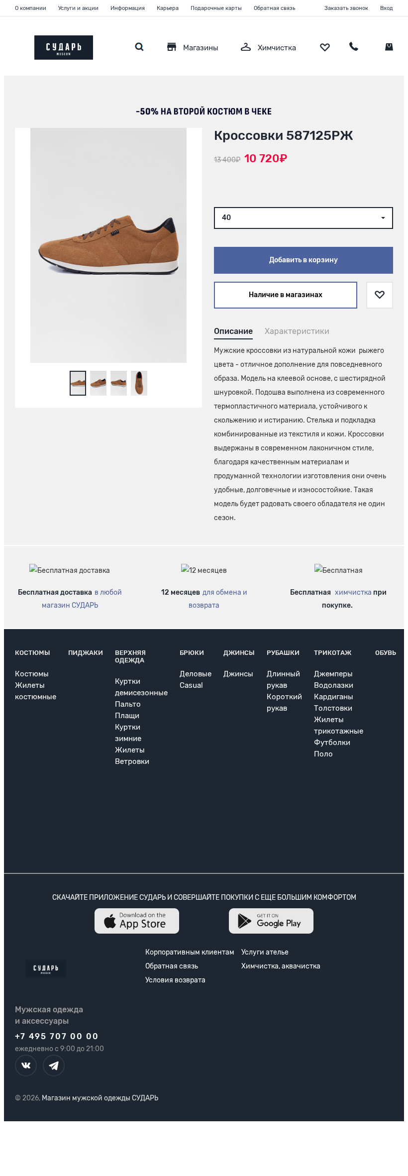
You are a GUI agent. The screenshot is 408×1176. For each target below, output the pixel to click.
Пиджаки (85, 652)
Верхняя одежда (130, 656)
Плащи (127, 715)
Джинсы (239, 652)
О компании (30, 8)
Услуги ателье (265, 952)
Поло (323, 753)
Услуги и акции (78, 8)
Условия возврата (175, 980)
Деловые (195, 673)
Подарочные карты (216, 8)
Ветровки (132, 761)
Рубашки (283, 652)
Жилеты (130, 750)
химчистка (353, 592)
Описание (233, 331)
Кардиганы (333, 696)
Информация (127, 8)
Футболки (332, 742)
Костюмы (32, 652)
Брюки (192, 652)
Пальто (128, 704)
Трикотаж (332, 652)
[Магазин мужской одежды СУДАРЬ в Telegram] (54, 1065)
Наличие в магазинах (285, 295)
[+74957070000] (353, 47)
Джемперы (333, 673)
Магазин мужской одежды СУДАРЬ (100, 1098)
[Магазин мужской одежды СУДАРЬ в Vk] (26, 1065)
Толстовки (333, 708)
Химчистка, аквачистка (280, 966)
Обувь (385, 652)
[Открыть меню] (15, 45)
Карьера (168, 8)
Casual (191, 685)
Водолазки (333, 685)
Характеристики (297, 331)
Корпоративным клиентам (189, 952)
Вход (386, 8)
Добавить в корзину (303, 260)
